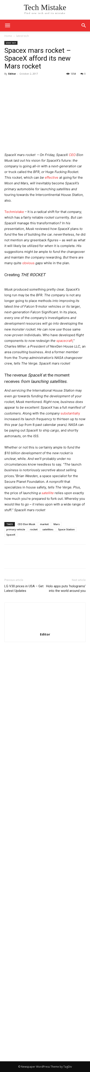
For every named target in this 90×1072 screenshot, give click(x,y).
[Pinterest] (28, 83)
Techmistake (14, 212)
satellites (47, 529)
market (44, 524)
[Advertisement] (45, 708)
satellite (48, 493)
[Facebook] (8, 83)
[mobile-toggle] (7, 25)
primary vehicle (15, 529)
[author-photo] (45, 628)
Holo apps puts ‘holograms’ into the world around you (66, 588)
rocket (34, 529)
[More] (49, 83)
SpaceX (10, 534)
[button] (84, 25)
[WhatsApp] (39, 83)
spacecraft (64, 341)
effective (51, 177)
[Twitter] (18, 83)
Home (8, 36)
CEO (72, 155)
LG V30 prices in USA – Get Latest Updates (23, 588)
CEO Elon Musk (26, 524)
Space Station (66, 529)
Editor (12, 73)
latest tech (22, 36)
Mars (57, 524)
